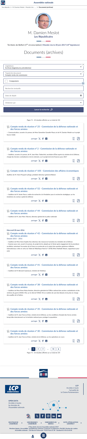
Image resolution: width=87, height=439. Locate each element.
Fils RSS (62, 428)
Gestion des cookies (72, 428)
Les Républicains (43, 36)
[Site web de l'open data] (43, 404)
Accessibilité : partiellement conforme (32, 428)
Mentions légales (14, 428)
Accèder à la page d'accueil (3, 3)
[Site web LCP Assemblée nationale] (43, 389)
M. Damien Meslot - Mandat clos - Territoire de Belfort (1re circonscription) (24, 7)
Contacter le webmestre (51, 428)
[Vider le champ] (83, 64)
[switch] (6, 81)
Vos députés (6, 7)
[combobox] (43, 67)
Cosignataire (14, 81)
